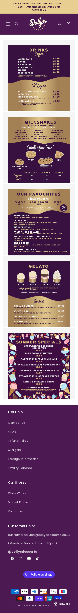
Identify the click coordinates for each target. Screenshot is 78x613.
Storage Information (23, 459)
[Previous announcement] (7, 6)
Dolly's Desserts (32, 605)
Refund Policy (18, 441)
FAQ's (12, 432)
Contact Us (16, 423)
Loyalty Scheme (20, 468)
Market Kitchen (19, 502)
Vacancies (16, 511)
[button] (8, 24)
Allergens (15, 450)
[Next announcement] (70, 6)
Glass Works (17, 493)
